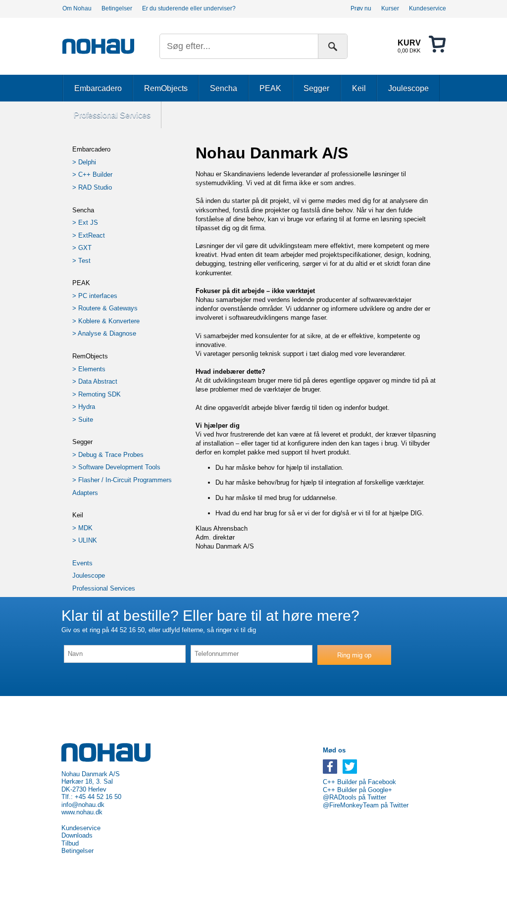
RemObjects (166, 88)
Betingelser (116, 8)
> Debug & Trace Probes (108, 454)
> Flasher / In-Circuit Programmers (122, 480)
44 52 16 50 (128, 630)
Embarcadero (98, 88)
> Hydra (83, 406)
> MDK (82, 528)
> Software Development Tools (116, 467)
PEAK (270, 88)
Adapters (85, 493)
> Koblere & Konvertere (106, 321)
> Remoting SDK (96, 394)
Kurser (390, 8)
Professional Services (112, 114)
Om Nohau (77, 8)
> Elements (88, 369)
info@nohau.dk (82, 804)
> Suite (82, 419)
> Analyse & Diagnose (104, 333)
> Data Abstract (94, 381)
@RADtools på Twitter (354, 797)
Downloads (77, 835)
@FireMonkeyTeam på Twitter (365, 805)
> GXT (82, 247)
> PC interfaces (94, 295)
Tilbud (70, 843)
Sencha (223, 88)
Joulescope (408, 88)
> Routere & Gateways (105, 308)
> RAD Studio (92, 187)
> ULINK (84, 540)
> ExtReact (88, 235)
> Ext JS (85, 222)
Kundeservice (427, 8)
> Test (81, 260)
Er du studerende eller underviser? (189, 8)
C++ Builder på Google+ (357, 790)
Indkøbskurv (422, 45)
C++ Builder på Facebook (359, 782)
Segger (316, 88)
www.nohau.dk (81, 812)
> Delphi (84, 162)
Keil (359, 88)
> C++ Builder (92, 174)
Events (82, 563)
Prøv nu (361, 8)
